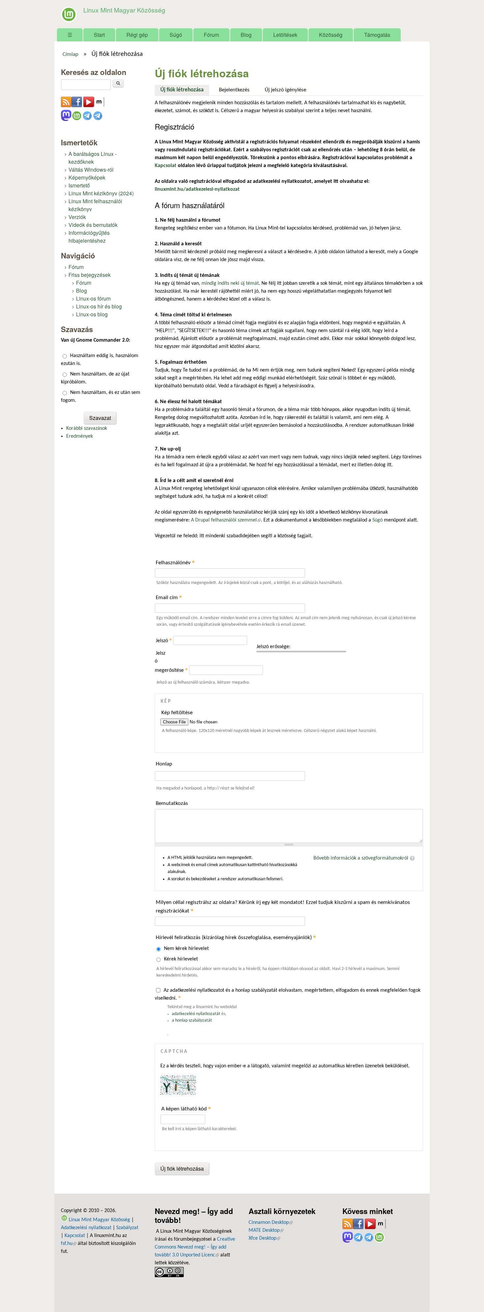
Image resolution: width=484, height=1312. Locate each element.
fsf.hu (68, 1243)
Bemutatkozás (172, 803)
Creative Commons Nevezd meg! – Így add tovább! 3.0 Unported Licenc (195, 1247)
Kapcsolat (75, 1235)
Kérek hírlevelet (181, 959)
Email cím (169, 597)
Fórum (211, 34)
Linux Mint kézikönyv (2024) (101, 193)
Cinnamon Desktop (271, 1222)
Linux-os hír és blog (99, 306)
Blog (246, 34)
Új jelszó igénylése (285, 90)
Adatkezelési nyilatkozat (86, 1227)
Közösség (330, 34)
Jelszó (164, 641)
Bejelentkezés (234, 90)
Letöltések (285, 34)
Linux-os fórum (93, 298)
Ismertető (79, 185)
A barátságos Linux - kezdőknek (92, 157)
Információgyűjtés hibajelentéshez (89, 236)
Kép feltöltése (177, 713)
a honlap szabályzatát (192, 1020)
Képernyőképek (86, 177)
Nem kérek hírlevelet (186, 948)
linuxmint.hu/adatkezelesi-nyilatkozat (197, 189)
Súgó (176, 34)
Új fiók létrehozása (184, 90)
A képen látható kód (186, 1108)
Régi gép (137, 34)
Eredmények (79, 436)
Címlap (70, 54)
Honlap (164, 764)
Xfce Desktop (264, 1238)
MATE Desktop (266, 1230)
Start (99, 34)
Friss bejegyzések (89, 275)
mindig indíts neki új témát (230, 283)
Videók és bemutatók (93, 225)
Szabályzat (127, 1227)
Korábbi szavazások (86, 428)
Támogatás (377, 34)
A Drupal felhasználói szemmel (226, 520)
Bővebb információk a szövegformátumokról (360, 858)
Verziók (77, 217)
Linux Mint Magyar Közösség (124, 9)
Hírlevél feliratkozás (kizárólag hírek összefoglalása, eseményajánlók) (236, 937)
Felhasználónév (175, 562)
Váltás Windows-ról (91, 169)
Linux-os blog (92, 314)
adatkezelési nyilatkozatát (196, 1014)
